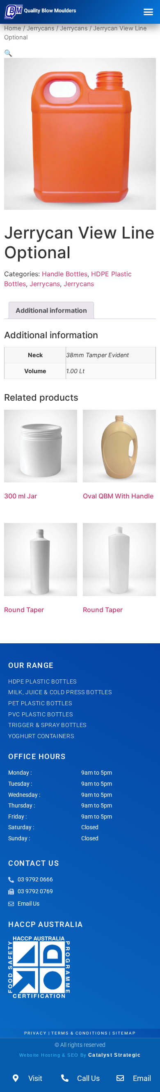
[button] (148, 12)
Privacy (35, 1033)
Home (12, 28)
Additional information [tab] (51, 310)
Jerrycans (41, 28)
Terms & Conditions (79, 1033)
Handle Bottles (64, 274)
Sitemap (123, 1033)
